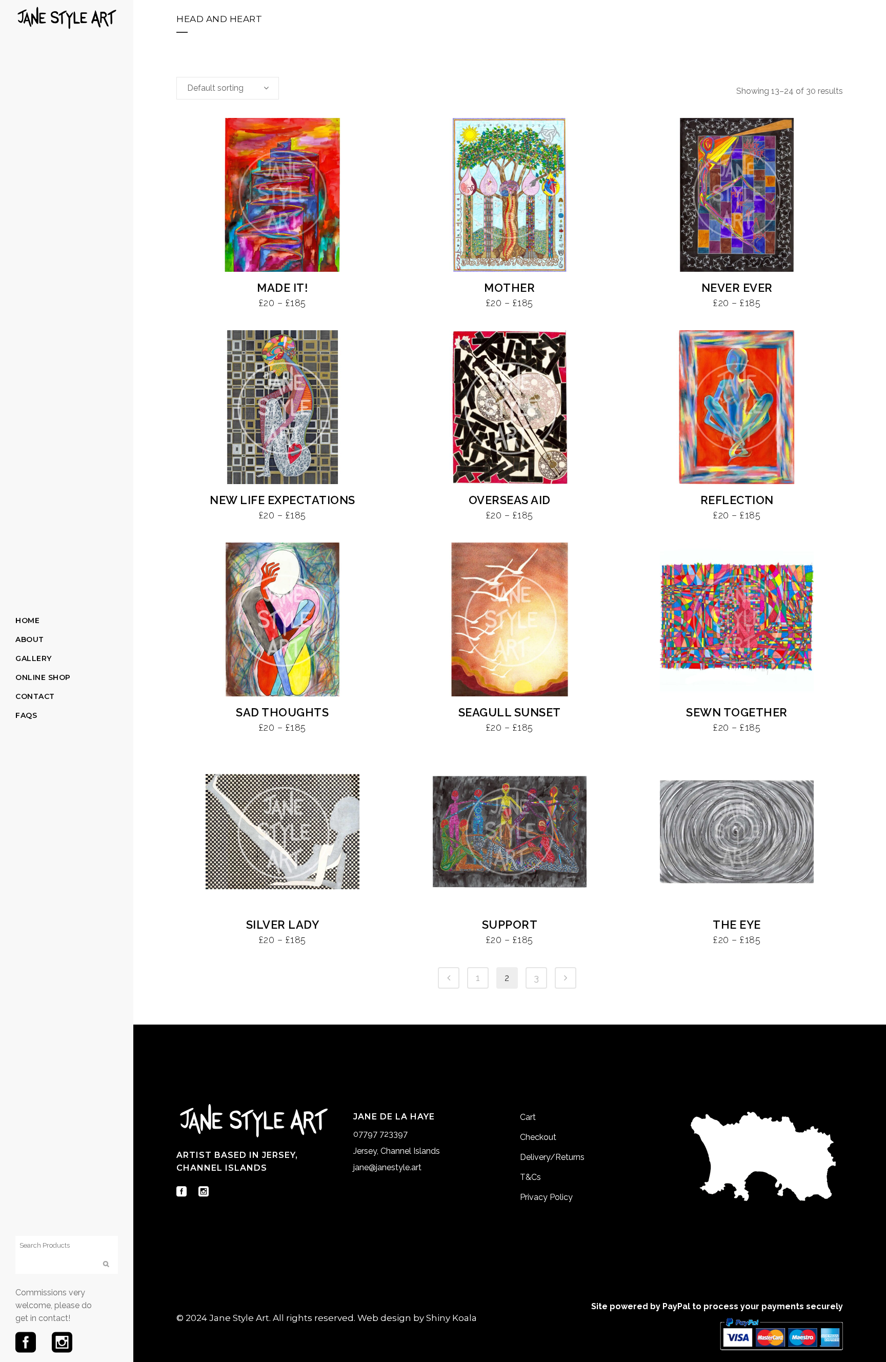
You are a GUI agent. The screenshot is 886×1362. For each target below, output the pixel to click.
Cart (528, 1117)
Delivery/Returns (552, 1157)
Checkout (538, 1137)
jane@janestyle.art (387, 1167)
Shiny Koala (451, 1318)
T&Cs (530, 1177)
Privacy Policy (546, 1197)
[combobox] (227, 88)
